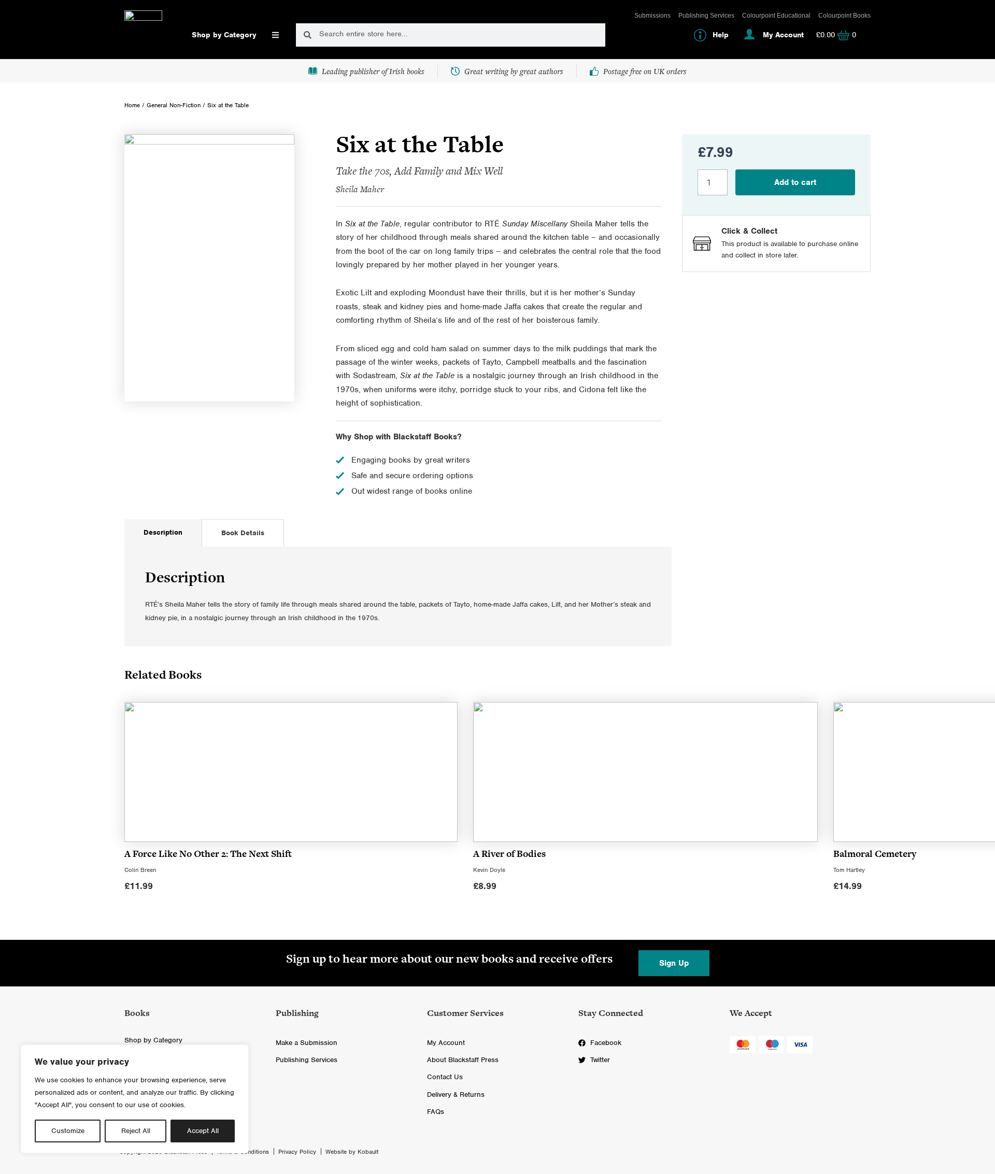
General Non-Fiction (174, 105)
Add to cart (795, 182)
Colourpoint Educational (776, 15)
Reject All (135, 1130)
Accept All (203, 1130)
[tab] (163, 533)
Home (132, 105)
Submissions (652, 15)
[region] (135, 1098)
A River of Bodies (509, 853)
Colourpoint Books (844, 15)
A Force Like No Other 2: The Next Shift (208, 853)
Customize (67, 1130)
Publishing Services (706, 15)
